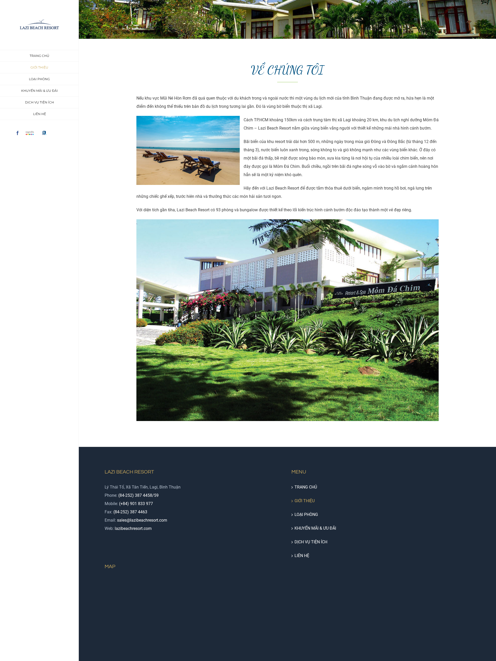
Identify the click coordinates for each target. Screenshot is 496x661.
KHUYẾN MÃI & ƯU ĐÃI (315, 528)
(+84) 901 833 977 (136, 503)
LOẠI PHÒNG (306, 514)
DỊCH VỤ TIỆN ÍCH (311, 541)
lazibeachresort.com (133, 528)
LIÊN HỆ (302, 555)
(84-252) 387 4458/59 (138, 495)
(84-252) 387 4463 (130, 511)
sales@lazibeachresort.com (142, 520)
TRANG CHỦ (306, 487)
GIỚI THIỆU (305, 500)
